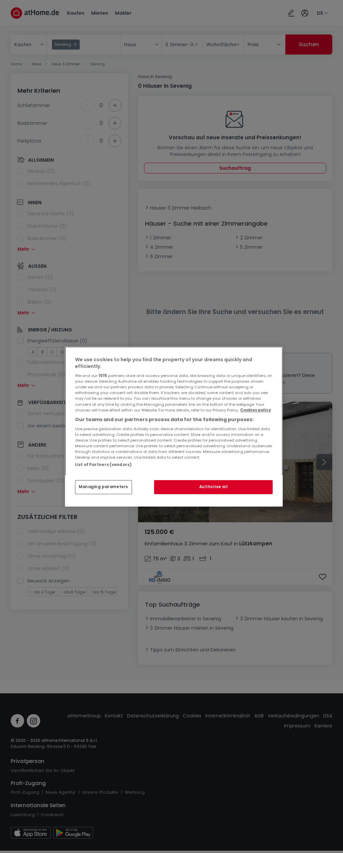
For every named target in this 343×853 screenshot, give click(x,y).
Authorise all (213, 486)
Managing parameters (103, 486)
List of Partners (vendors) (103, 464)
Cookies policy (255, 410)
